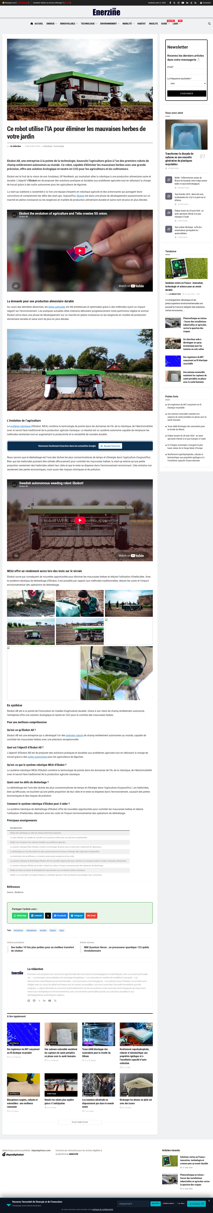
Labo (176, 23)
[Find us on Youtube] (183, 3)
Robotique (48, 146)
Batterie (88, 1043)
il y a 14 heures (52, 1060)
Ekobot (80, 195)
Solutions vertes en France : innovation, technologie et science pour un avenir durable (184, 286)
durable (43, 930)
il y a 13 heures (15, 1057)
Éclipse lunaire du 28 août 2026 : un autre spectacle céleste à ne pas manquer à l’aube (189, 213)
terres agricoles (56, 306)
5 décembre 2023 (32, 146)
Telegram (77, 915)
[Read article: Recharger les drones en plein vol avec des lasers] (136, 1085)
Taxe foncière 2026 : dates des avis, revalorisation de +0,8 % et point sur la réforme (190, 197)
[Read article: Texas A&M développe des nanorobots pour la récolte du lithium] (98, 1034)
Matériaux (14, 1043)
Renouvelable (67, 23)
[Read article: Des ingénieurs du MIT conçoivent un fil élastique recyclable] (23, 1034)
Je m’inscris (195, 1204)
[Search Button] (209, 23)
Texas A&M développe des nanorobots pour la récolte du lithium (96, 1053)
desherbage (31, 930)
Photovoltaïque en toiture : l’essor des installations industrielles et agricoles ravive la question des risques (195, 325)
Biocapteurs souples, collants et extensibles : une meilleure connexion (22, 1103)
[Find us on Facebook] (170, 3)
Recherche (52, 1043)
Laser (124, 1094)
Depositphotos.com (41, 1150)
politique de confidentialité (102, 1209)
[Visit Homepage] (106, 12)
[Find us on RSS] (195, 3)
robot (61, 930)
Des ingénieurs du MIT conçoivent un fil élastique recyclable (195, 360)
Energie (50, 23)
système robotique (20, 426)
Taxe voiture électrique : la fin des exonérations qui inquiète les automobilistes (188, 230)
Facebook (61, 915)
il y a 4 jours (126, 1108)
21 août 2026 (189, 294)
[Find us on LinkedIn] (187, 3)
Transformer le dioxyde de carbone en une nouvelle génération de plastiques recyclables (179, 159)
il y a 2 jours (14, 1111)
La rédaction (15, 146)
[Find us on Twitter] (174, 3)
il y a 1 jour (125, 1067)
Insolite (153, 23)
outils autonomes (37, 756)
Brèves (171, 276)
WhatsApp (21, 915)
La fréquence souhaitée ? (179, 78)
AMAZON (73, 1154)
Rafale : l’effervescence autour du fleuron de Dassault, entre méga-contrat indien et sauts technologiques (191, 180)
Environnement (108, 23)
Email (92, 915)
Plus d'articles (80, 1122)
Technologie (87, 23)
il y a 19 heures (90, 1060)
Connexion (206, 3)
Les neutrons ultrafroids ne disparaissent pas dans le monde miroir (98, 1103)
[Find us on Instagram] (178, 3)
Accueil (39, 23)
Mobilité (127, 23)
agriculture (18, 930)
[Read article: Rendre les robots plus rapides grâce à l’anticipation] (61, 1085)
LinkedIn (37, 915)
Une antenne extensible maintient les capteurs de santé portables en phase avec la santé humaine (61, 1053)
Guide (165, 23)
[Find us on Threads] (191, 3)
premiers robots (74, 735)
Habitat (141, 23)
